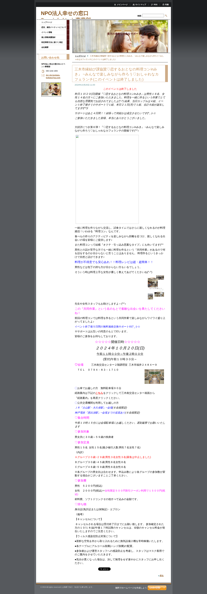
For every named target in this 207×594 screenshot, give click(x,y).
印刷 (167, 4)
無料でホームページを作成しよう (131, 588)
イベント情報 (46, 32)
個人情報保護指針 (48, 37)
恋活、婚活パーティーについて (53, 27)
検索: (139, 16)
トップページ (80, 56)
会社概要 (45, 47)
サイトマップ (140, 4)
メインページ (122, 4)
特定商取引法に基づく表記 (52, 42)
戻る (162, 576)
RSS (155, 4)
